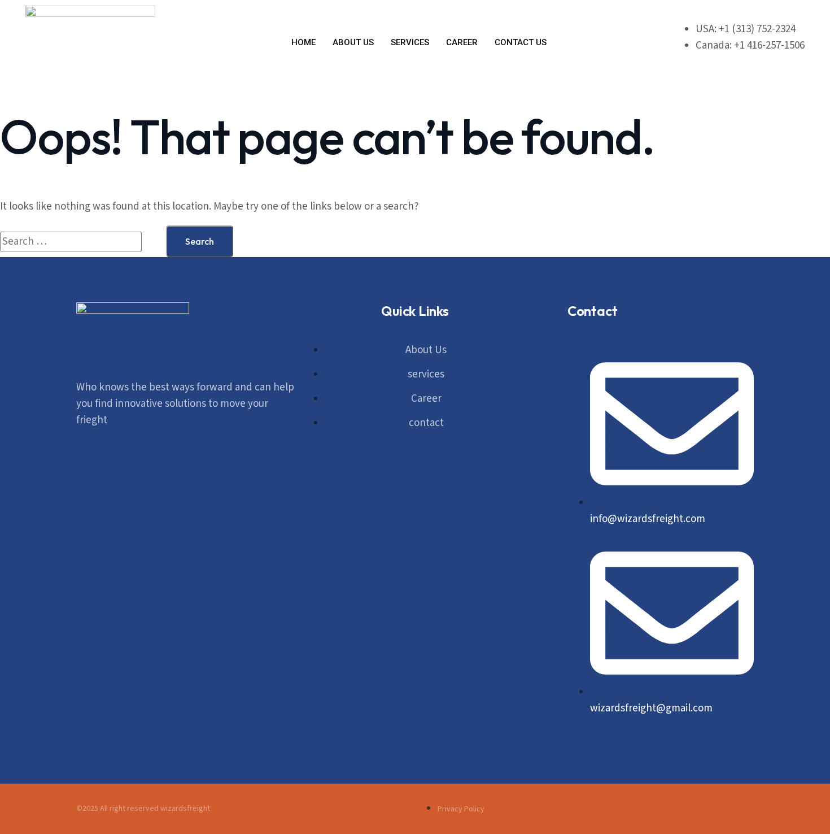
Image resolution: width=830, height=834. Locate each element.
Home (303, 42)
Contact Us (521, 42)
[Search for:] (83, 241)
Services (410, 42)
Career (462, 42)
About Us (353, 42)
